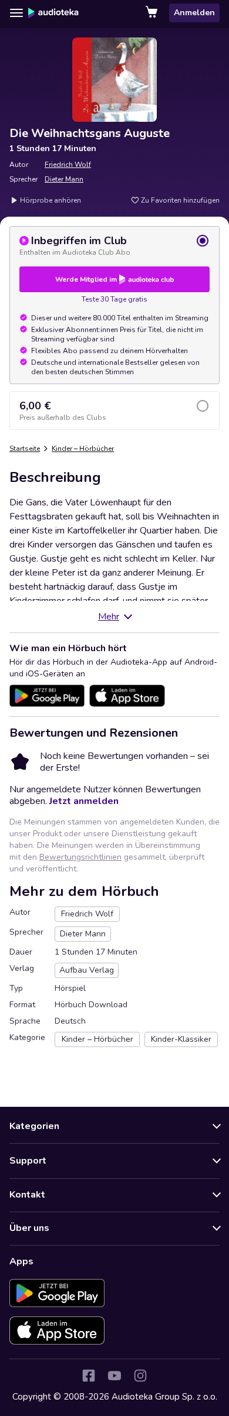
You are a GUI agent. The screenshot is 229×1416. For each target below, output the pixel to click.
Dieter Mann (64, 179)
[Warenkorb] (153, 13)
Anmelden (194, 12)
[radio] (114, 245)
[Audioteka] (53, 13)
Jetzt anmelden (84, 801)
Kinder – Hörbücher (83, 448)
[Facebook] (89, 1376)
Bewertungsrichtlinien (80, 857)
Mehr (108, 616)
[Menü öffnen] (16, 13)
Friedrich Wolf (68, 164)
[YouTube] (114, 1376)
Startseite (24, 448)
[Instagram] (140, 1376)
